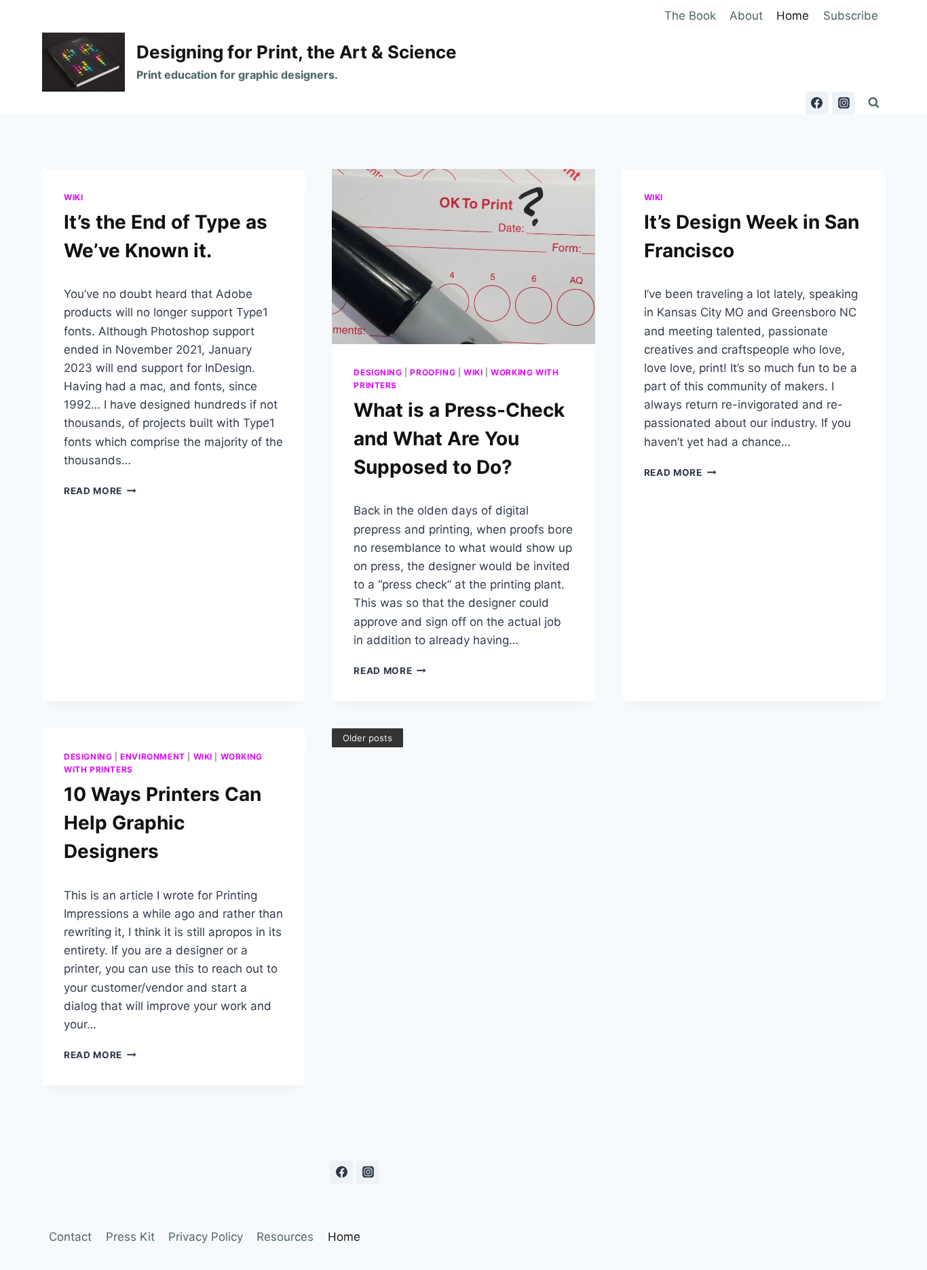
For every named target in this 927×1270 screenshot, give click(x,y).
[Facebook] (817, 103)
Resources (285, 1237)
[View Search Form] (873, 103)
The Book (690, 15)
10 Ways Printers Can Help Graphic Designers (162, 823)
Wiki (73, 197)
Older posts (367, 737)
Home (792, 15)
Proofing (432, 372)
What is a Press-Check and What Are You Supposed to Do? (459, 438)
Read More (100, 490)
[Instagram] (843, 103)
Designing (378, 372)
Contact (70, 1237)
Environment (152, 756)
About (746, 15)
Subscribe (850, 15)
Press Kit (130, 1237)
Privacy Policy (205, 1237)
